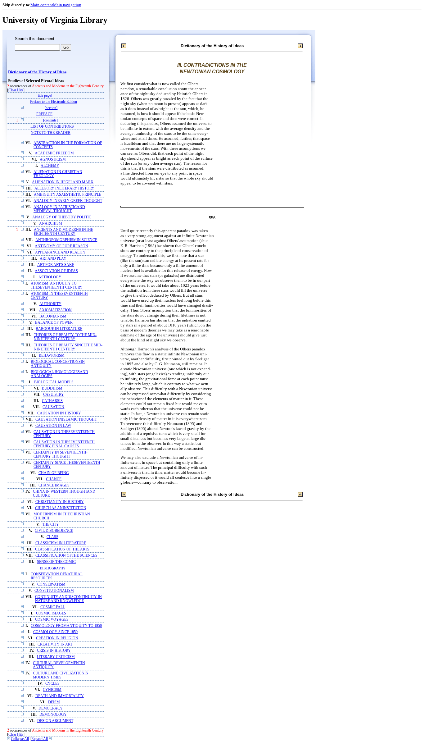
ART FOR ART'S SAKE (55, 265)
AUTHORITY (50, 304)
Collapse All (20, 739)
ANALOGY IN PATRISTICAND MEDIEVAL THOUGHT (59, 209)
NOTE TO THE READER (50, 133)
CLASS (52, 537)
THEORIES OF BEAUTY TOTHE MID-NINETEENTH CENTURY (65, 337)
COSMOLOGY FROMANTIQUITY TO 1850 (66, 626)
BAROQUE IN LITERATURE (59, 329)
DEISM (54, 702)
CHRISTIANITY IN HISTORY (59, 502)
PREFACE (44, 114)
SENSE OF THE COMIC (56, 562)
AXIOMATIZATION (55, 310)
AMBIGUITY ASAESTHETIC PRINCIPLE (67, 195)
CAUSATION (53, 407)
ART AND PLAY (53, 259)
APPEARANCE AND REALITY (60, 252)
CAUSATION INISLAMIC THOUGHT (66, 420)
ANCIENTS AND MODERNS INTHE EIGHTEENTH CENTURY (63, 232)
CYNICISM (52, 690)
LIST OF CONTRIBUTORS (52, 127)
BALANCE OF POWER (54, 323)
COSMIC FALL (52, 607)
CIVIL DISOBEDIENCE (54, 531)
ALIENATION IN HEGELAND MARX (62, 182)
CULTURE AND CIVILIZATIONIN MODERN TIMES (60, 675)
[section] (51, 108)
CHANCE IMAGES (54, 485)
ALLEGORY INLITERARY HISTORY (64, 188)
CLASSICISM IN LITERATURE (60, 543)
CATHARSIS (52, 401)
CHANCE (53, 479)
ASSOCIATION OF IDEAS (56, 271)
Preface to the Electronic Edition (53, 102)
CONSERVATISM (51, 584)
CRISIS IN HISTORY (54, 651)
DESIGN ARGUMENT (55, 721)
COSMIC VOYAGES (52, 620)
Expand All (39, 739)
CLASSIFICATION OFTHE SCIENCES (66, 556)
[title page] (44, 96)
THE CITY (50, 525)
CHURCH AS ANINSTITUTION (60, 508)
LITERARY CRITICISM (56, 657)
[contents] (50, 120)
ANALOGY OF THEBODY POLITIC (61, 217)
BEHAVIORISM (52, 356)
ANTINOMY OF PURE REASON (61, 246)
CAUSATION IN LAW (53, 426)
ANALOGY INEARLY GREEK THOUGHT (68, 201)
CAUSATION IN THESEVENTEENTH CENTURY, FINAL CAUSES (64, 444)
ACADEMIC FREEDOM (54, 153)
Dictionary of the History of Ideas (37, 72)
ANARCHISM (50, 223)
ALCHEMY (50, 166)
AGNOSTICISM (53, 159)
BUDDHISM (52, 388)
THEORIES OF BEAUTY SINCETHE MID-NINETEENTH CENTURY (68, 347)
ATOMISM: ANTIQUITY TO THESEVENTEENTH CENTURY (57, 285)
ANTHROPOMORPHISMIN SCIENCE (66, 240)
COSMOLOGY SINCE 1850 (55, 632)
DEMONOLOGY (53, 715)
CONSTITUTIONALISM (54, 591)
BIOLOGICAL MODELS (54, 382)
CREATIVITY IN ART (55, 644)
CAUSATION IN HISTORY (59, 413)
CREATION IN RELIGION (57, 638)
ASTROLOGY (49, 277)
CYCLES (52, 684)
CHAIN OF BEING (53, 473)
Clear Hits (15, 90)
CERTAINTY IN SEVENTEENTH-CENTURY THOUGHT (61, 454)
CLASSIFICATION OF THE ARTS (62, 549)
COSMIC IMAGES (51, 613)
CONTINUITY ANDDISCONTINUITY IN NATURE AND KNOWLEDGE (68, 599)
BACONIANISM (52, 316)
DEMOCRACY (50, 708)
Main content (41, 4)
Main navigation (67, 4)
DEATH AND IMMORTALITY (59, 696)
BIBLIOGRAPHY (52, 568)
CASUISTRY (53, 395)
